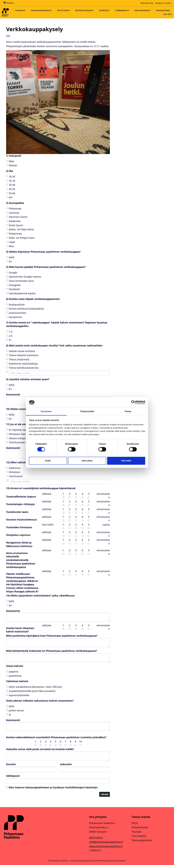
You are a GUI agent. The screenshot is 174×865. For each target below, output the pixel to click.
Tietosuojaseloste (142, 840)
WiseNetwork (120, 860)
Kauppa (10, 2)
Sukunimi (66, 764)
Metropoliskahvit (84, 10)
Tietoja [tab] (128, 411)
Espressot (104, 10)
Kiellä (48, 460)
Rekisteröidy (146, 2)
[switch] (72, 449)
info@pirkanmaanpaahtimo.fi (106, 841)
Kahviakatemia (163, 10)
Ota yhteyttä (139, 835)
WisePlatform (98, 860)
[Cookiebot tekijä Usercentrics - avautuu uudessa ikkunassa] (133, 402)
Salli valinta (87, 460)
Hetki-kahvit (63, 10)
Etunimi (11, 764)
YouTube (136, 831)
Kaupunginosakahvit (41, 10)
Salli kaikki (126, 460)
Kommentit (13, 611)
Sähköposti (13, 775)
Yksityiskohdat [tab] (87, 411)
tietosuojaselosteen (37, 787)
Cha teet (167, 14)
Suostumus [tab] (46, 411)
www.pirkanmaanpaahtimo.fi (105, 846)
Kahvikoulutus (140, 827)
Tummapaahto (122, 10)
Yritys (135, 823)
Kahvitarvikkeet (142, 10)
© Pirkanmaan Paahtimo (58, 860)
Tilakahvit (20, 10)
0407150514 (96, 837)
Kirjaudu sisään (163, 2)
